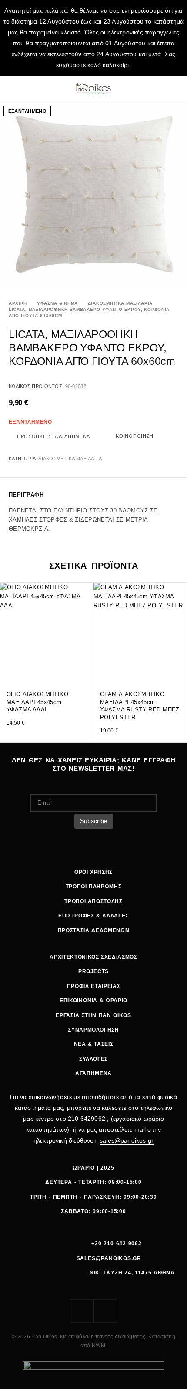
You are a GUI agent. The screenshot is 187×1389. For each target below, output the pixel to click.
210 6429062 (86, 1118)
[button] (86, 668)
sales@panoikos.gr (127, 1140)
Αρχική (18, 303)
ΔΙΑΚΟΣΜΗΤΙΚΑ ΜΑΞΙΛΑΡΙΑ (120, 303)
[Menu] (14, 89)
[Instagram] (105, 1311)
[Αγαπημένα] (164, 89)
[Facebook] (82, 1311)
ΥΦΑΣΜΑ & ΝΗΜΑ (57, 303)
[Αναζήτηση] (153, 89)
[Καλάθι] (175, 89)
